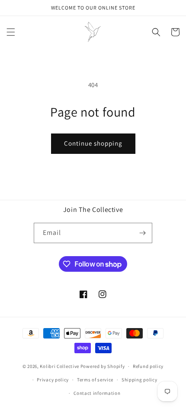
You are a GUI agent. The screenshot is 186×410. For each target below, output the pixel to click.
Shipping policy (139, 380)
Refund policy (148, 366)
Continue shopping (93, 143)
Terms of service (95, 380)
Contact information (97, 393)
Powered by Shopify (102, 366)
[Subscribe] (142, 233)
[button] (10, 32)
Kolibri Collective (59, 366)
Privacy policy (53, 380)
